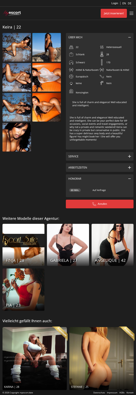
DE (129, 3)
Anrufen (102, 203)
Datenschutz (99, 392)
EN (124, 3)
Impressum (112, 392)
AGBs (122, 392)
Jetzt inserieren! (114, 13)
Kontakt (130, 392)
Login (114, 3)
